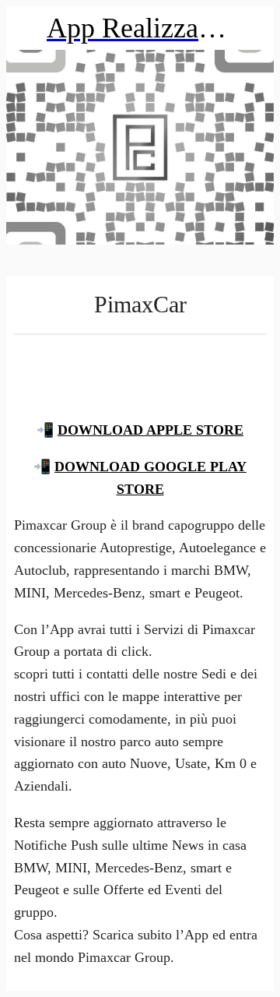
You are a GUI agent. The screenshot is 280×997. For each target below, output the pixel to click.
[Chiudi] (28, 28)
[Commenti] (140, 372)
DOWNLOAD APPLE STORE (150, 430)
